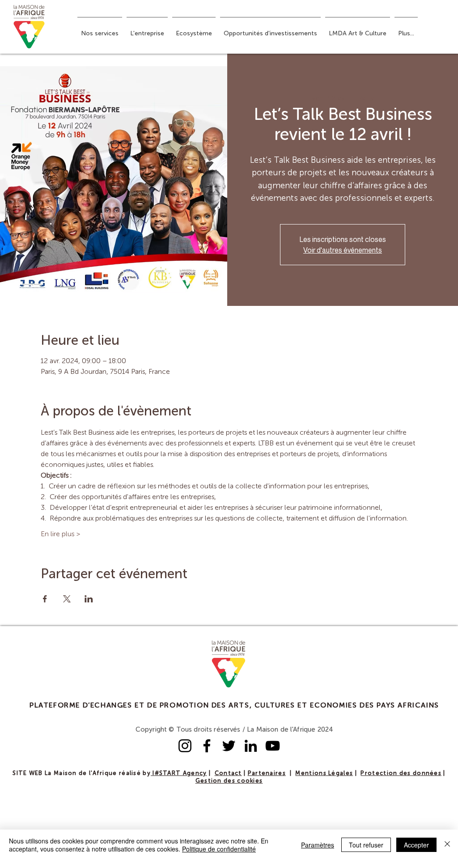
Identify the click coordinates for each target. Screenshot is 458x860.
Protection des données (400, 773)
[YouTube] (272, 745)
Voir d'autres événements (342, 250)
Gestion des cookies (229, 781)
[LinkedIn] (250, 745)
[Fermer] (447, 845)
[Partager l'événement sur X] (67, 598)
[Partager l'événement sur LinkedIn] (89, 598)
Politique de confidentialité (219, 848)
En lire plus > (61, 534)
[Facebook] (207, 745)
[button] (99, 29)
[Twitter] (228, 745)
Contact (228, 773)
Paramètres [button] (317, 844)
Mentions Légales (324, 773)
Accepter (416, 844)
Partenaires (267, 773)
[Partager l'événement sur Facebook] (45, 598)
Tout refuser (366, 844)
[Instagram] (185, 745)
